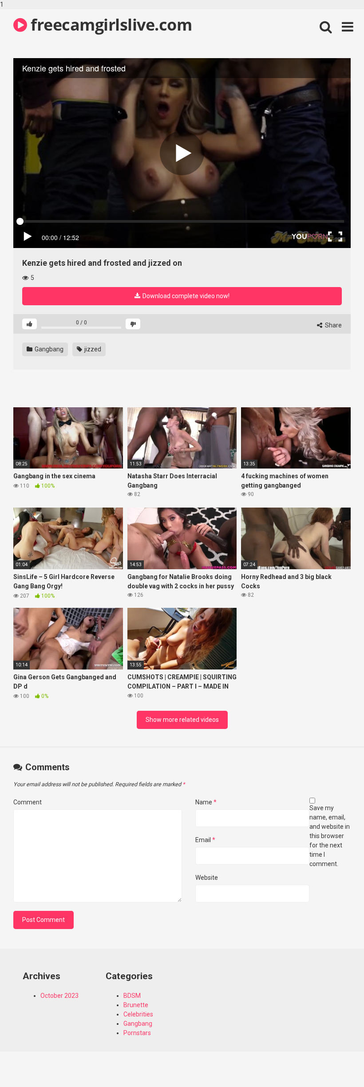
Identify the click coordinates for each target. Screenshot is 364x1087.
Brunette (135, 1004)
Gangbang (48, 349)
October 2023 (59, 995)
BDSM (132, 995)
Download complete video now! (185, 295)
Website (206, 877)
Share (333, 325)
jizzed (92, 349)
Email (205, 839)
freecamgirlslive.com (109, 24)
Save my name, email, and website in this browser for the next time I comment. (329, 835)
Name (206, 802)
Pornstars (137, 1032)
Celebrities (138, 1014)
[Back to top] (334, 1061)
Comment (27, 802)
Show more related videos (182, 719)
